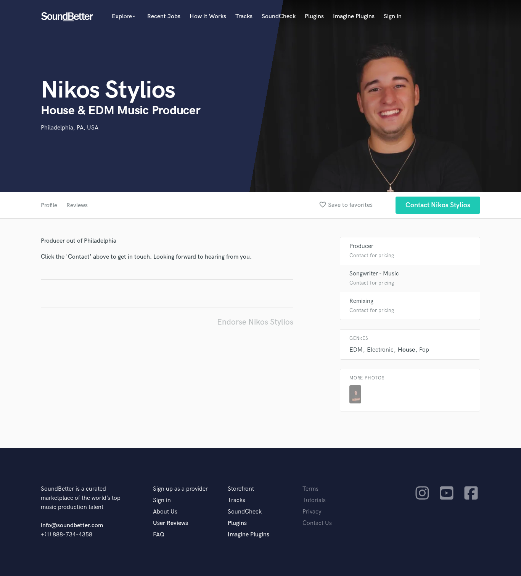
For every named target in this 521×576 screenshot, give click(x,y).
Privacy (312, 511)
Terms (310, 489)
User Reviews (170, 523)
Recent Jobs (163, 16)
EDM (356, 350)
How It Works (208, 16)
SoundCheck (279, 16)
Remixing (361, 301)
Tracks (243, 16)
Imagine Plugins (354, 16)
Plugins (314, 16)
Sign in (393, 16)
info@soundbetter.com (72, 525)
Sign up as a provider (180, 489)
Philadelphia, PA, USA (69, 127)
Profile (49, 205)
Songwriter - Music (374, 273)
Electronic (380, 350)
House (406, 350)
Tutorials (314, 500)
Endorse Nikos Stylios (255, 322)
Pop (424, 350)
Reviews (77, 205)
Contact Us (317, 523)
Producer (361, 246)
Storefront (241, 489)
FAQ (158, 534)
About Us (165, 511)
